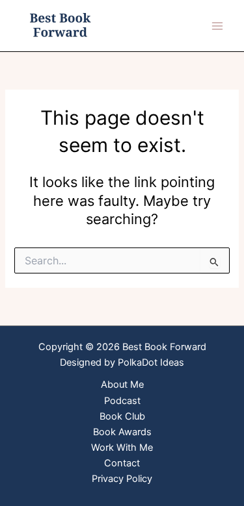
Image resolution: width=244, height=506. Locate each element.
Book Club (122, 416)
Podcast (122, 401)
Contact (122, 463)
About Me (122, 384)
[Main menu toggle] (217, 26)
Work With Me (122, 447)
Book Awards (122, 432)
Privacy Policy (122, 479)
